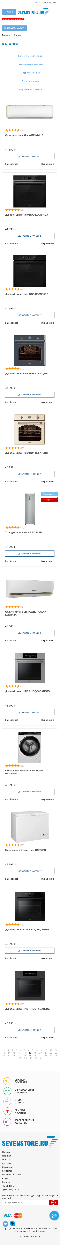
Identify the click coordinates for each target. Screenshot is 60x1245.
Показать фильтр (15, 28)
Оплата (6, 1159)
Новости (6, 1152)
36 (25, 1058)
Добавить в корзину (30, 156)
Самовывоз (7, 1167)
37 (31, 1058)
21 (46, 1053)
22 (51, 1053)
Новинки (6, 1155)
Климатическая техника (30, 56)
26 (14, 1055)
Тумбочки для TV (10, 1189)
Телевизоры (8, 1185)
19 (35, 1053)
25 (9, 1055)
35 (20, 1058)
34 (56, 1055)
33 (51, 1055)
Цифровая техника (30, 72)
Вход (37, 2)
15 (14, 1053)
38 (36, 1058)
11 (51, 1050)
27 (19, 1055)
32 (46, 1055)
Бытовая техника (30, 81)
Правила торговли (11, 1174)
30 (35, 1055)
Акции (5, 1178)
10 (46, 1050)
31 (40, 1055)
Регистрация (50, 2)
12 (56, 1050)
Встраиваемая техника (30, 89)
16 (19, 1053)
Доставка (6, 1163)
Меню (10, 12)
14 (9, 1053)
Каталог (6, 1182)
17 (25, 1053)
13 (4, 1053)
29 (30, 1055)
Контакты (7, 1170)
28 (25, 1055)
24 (4, 1055)
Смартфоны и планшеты (30, 64)
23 (56, 1053)
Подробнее (29, 112)
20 (40, 1053)
